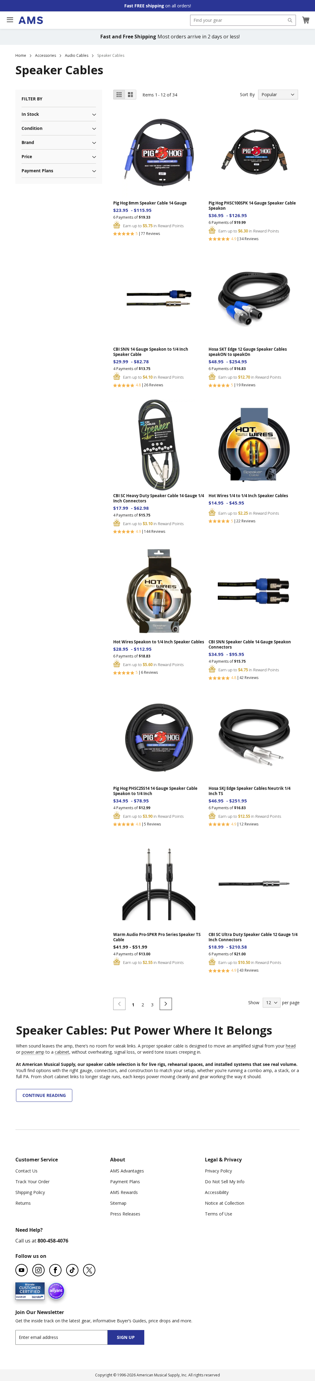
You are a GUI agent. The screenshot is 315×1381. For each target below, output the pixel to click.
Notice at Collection (224, 1203)
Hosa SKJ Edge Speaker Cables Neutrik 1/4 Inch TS (249, 791)
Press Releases (125, 1214)
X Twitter (89, 1270)
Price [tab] (27, 156)
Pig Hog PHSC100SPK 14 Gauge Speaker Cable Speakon (252, 206)
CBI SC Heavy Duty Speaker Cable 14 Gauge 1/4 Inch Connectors (158, 498)
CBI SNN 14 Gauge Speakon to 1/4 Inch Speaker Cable (150, 352)
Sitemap (118, 1203)
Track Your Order (32, 1181)
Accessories (45, 55)
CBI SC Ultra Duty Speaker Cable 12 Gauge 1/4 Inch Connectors (253, 937)
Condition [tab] (32, 128)
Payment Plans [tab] (37, 171)
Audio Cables (76, 55)
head (291, 1046)
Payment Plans (125, 1181)
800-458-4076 (53, 1240)
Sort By (247, 94)
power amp (33, 1052)
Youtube (21, 1270)
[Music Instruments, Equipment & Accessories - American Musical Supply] (30, 20)
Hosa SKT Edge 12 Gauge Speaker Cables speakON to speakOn (248, 352)
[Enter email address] (66, 1337)
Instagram (38, 1270)
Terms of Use (218, 1214)
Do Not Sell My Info (225, 1181)
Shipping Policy (30, 1192)
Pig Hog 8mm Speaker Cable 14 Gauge (150, 203)
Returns (23, 1203)
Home (20, 55)
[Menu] (10, 20)
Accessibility (217, 1192)
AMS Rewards (124, 1192)
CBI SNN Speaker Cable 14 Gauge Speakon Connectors (250, 644)
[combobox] (243, 20)
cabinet (62, 1052)
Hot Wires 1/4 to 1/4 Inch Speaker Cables (248, 495)
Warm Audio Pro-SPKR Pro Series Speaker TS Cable (157, 937)
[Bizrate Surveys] (36, 1295)
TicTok (72, 1270)
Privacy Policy (218, 1171)
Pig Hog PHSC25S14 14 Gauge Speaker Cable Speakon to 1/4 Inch (155, 791)
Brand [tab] (28, 142)
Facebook (55, 1270)
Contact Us (26, 1171)
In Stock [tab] (30, 114)
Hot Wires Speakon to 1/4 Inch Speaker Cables (158, 642)
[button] (305, 20)
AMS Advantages (127, 1171)
